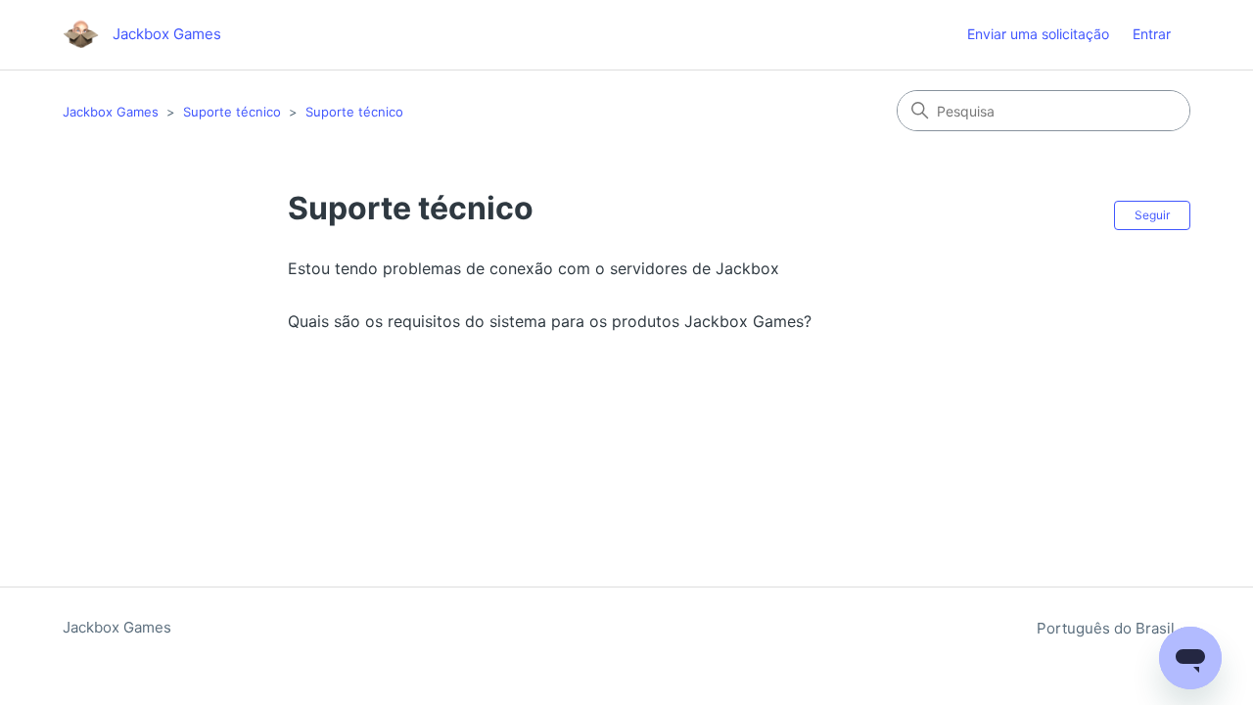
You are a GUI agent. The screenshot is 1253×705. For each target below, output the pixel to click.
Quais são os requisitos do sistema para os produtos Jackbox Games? (550, 321)
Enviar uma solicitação (1038, 33)
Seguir (1152, 215)
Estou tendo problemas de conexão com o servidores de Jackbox (533, 268)
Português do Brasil (1108, 628)
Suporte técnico (232, 111)
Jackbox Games (111, 111)
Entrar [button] (1152, 33)
